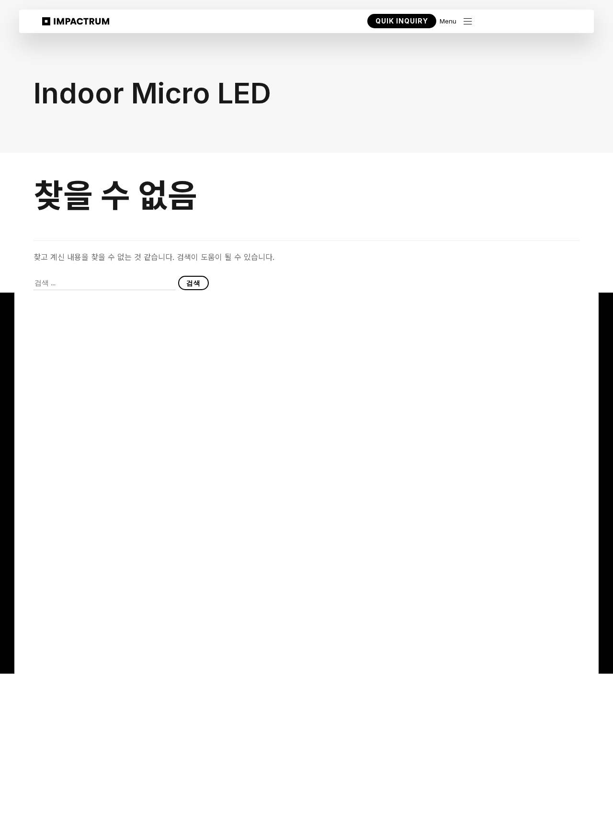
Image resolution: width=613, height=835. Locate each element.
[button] (456, 21)
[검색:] (105, 283)
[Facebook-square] (545, 616)
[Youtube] (487, 616)
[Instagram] (526, 616)
